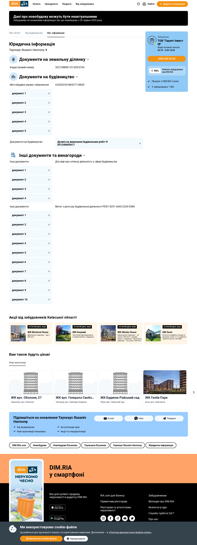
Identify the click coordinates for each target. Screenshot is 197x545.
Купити (36, 4)
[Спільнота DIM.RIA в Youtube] (125, 518)
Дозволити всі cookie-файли (41, 538)
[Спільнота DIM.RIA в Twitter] (132, 518)
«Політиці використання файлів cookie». (130, 532)
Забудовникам (157, 495)
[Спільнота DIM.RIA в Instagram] (103, 518)
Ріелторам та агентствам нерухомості (115, 509)
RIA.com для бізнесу (112, 495)
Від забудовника (85, 4)
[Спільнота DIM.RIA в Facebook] (110, 518)
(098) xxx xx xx (166, 58)
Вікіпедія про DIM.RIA (161, 501)
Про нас (153, 519)
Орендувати (51, 4)
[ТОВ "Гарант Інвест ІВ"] (152, 40)
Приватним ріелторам (113, 501)
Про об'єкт (14, 33)
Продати (66, 4)
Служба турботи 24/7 (161, 513)
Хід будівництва (34, 33)
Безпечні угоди (158, 507)
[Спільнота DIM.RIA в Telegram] (118, 518)
